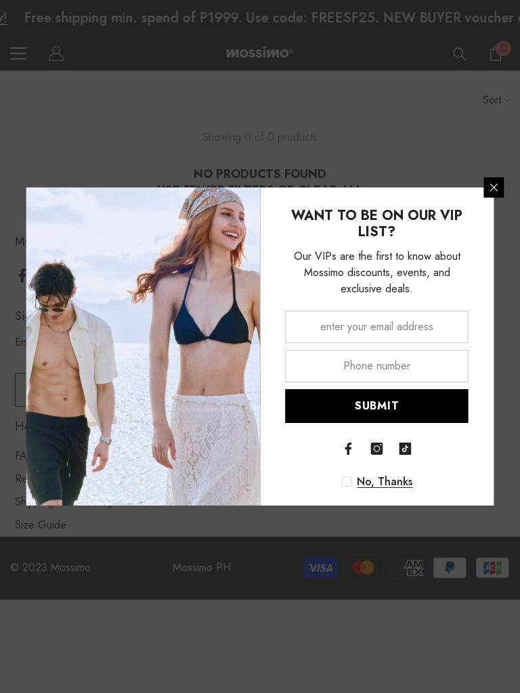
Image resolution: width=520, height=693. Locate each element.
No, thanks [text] (384, 481)
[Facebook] (348, 448)
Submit (377, 405)
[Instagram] (377, 448)
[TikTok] (405, 448)
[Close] (494, 187)
